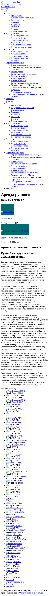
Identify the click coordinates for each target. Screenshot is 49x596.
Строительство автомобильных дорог (27, 65)
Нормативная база (19, 31)
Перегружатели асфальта (21, 47)
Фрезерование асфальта (21, 92)
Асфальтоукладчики (19, 36)
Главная (9, 11)
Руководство (16, 15)
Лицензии (15, 24)
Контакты (10, 99)
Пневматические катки (21, 45)
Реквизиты (15, 27)
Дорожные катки (18, 42)
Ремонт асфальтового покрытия (24, 83)
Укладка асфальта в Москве (23, 85)
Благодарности (17, 20)
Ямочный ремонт (18, 81)
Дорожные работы (19, 76)
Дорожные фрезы (18, 38)
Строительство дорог (15, 63)
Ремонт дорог (17, 72)
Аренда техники (13, 33)
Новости (9, 584)
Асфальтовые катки (19, 40)
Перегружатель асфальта (21, 58)
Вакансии (15, 22)
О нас (8, 13)
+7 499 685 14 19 (14, 4)
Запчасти (10, 49)
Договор (14, 29)
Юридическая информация (22, 18)
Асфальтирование (18, 78)
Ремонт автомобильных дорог (24, 74)
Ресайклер (15, 60)
